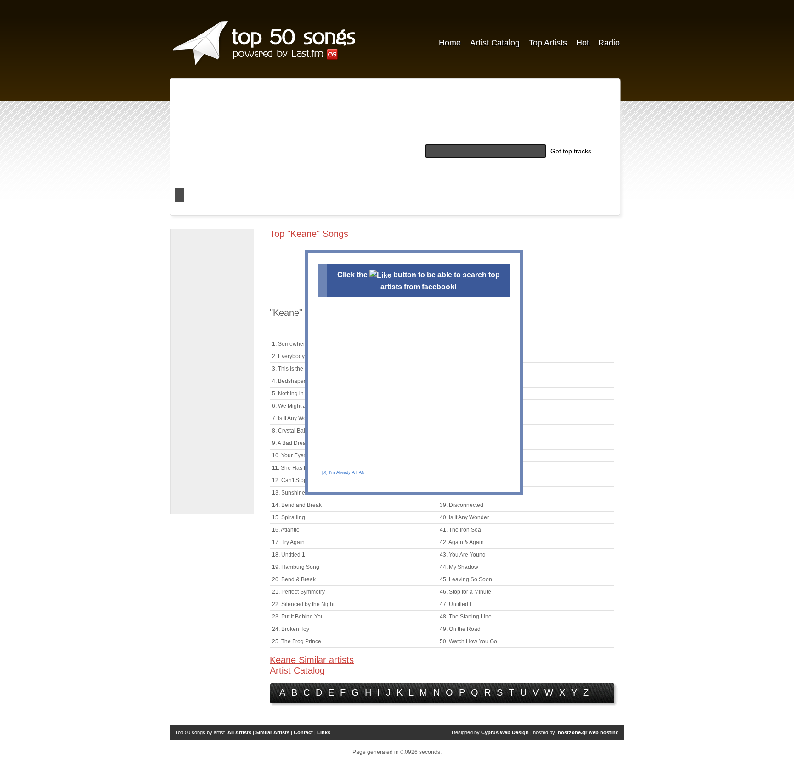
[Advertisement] (212, 371)
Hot (582, 42)
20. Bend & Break (294, 579)
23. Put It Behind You (298, 616)
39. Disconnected (461, 505)
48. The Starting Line (466, 616)
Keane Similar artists (312, 660)
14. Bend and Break (297, 505)
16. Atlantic (285, 530)
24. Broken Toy (290, 629)
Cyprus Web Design (505, 732)
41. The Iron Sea (460, 530)
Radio (609, 42)
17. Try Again (288, 542)
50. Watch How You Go (468, 641)
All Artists (239, 732)
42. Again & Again (462, 542)
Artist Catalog (495, 42)
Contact (303, 732)
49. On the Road (460, 629)
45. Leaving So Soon (466, 579)
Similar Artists (272, 732)
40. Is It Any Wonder (464, 517)
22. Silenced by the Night (303, 604)
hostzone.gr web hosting (588, 732)
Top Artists (548, 42)
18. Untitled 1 (288, 554)
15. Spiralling (288, 517)
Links (323, 732)
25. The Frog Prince (296, 641)
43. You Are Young (463, 554)
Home (450, 42)
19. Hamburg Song (295, 567)
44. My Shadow (459, 567)
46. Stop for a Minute (465, 592)
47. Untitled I (455, 604)
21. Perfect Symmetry (298, 592)
